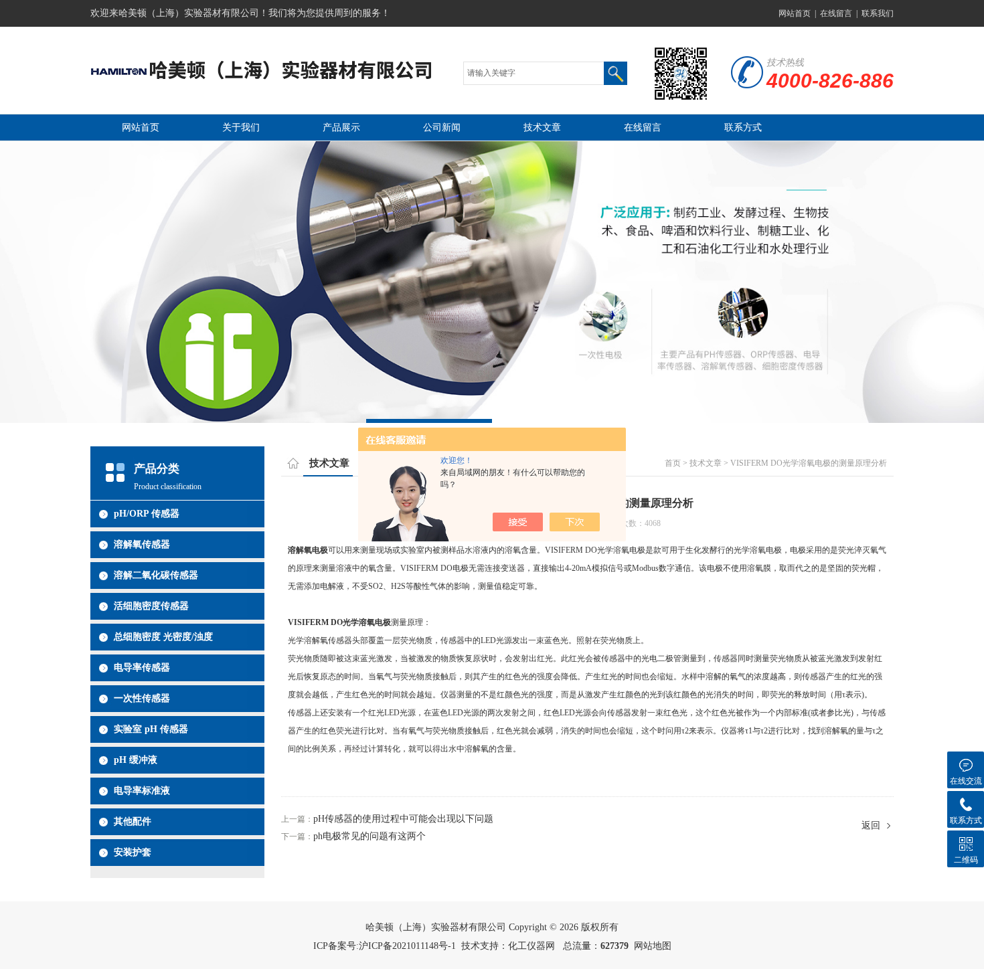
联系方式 (743, 127)
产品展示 (341, 127)
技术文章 (542, 127)
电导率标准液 (142, 791)
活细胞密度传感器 (151, 606)
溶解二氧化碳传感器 (156, 575)
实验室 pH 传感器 (151, 729)
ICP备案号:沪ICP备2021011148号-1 (384, 946)
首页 (673, 463)
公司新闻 (442, 127)
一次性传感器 (142, 698)
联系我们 (878, 13)
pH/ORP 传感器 (146, 514)
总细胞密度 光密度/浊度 (163, 637)
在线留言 (836, 13)
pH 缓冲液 (135, 760)
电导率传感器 (142, 668)
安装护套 (132, 852)
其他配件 (132, 821)
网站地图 (652, 946)
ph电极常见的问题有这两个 (369, 836)
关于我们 (241, 127)
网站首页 (794, 13)
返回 (871, 825)
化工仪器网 (531, 946)
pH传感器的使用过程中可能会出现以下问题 (403, 819)
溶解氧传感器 (142, 544)
